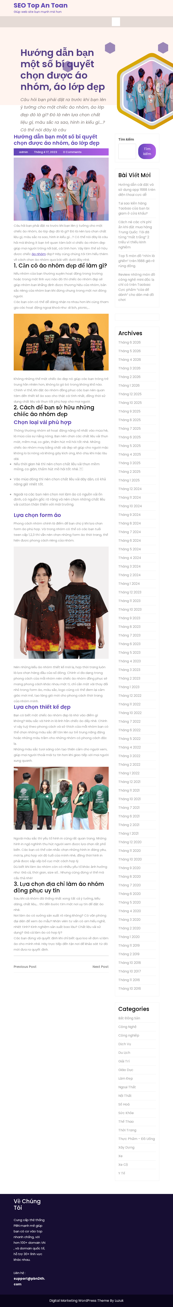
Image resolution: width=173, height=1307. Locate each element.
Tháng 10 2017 (129, 971)
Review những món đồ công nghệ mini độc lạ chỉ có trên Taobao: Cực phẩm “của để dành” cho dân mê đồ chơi (136, 287)
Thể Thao (126, 1121)
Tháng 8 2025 (129, 420)
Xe (120, 1156)
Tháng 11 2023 (129, 600)
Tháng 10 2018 (129, 962)
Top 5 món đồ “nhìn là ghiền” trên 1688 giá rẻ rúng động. (136, 260)
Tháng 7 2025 (129, 428)
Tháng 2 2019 (128, 954)
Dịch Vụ (124, 1044)
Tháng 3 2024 (129, 566)
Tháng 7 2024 (129, 532)
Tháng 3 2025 (129, 463)
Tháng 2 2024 (129, 575)
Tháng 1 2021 (128, 833)
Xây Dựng (126, 1147)
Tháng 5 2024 (129, 549)
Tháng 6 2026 (129, 342)
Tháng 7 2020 (129, 885)
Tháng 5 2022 (129, 738)
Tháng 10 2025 (130, 402)
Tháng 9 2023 (129, 618)
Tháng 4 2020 (129, 911)
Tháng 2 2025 (129, 471)
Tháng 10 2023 (130, 609)
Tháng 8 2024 (129, 523)
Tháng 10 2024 (130, 506)
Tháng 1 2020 (129, 936)
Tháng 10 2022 (130, 712)
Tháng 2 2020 (129, 928)
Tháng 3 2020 (129, 919)
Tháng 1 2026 (129, 385)
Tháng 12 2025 (130, 394)
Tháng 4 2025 (129, 454)
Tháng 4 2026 (129, 359)
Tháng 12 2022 (129, 695)
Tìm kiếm (126, 139)
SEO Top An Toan (41, 5)
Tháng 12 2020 (130, 842)
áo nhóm (39, 254)
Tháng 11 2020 (129, 850)
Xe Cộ (123, 1164)
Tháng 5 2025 (129, 445)
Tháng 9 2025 (129, 411)
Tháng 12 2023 (129, 592)
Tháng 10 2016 (129, 988)
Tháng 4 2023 (129, 661)
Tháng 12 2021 (129, 781)
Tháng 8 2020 (129, 876)
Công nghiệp (128, 1035)
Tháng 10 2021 (129, 799)
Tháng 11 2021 (129, 790)
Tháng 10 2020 (130, 859)
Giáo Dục (125, 1069)
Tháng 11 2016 (129, 980)
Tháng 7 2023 (129, 635)
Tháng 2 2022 (129, 764)
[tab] (116, 21)
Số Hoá (124, 1104)
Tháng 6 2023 (129, 644)
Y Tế (121, 1173)
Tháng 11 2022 (129, 704)
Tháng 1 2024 (129, 583)
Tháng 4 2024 (129, 557)
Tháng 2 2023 (129, 678)
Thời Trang (127, 1130)
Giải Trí (124, 1061)
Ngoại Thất (127, 1087)
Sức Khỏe (126, 1113)
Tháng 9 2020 (129, 868)
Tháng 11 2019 (129, 945)
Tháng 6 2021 (129, 816)
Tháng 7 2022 (129, 721)
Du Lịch (124, 1052)
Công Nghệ (127, 1026)
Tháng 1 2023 (128, 687)
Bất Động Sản (129, 1018)
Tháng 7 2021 (129, 807)
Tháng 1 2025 (129, 480)
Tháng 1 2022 (128, 773)
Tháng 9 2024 (129, 514)
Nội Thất (125, 1095)
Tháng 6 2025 (129, 437)
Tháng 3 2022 (129, 756)
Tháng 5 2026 (129, 351)
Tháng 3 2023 (129, 669)
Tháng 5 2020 (129, 902)
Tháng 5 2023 (129, 652)
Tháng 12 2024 (130, 488)
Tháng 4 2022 (129, 747)
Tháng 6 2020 (129, 893)
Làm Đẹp (125, 1078)
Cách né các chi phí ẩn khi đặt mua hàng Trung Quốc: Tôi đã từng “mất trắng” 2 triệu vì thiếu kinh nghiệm (135, 235)
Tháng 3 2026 (129, 368)
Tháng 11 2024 (129, 497)
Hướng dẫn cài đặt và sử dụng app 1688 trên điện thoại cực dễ (136, 189)
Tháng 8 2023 (129, 626)
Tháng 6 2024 (129, 540)
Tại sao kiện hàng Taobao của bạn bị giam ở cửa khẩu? (133, 208)
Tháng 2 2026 (129, 376)
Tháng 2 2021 (128, 824)
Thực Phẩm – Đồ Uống (136, 1138)
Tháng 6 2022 (129, 730)
